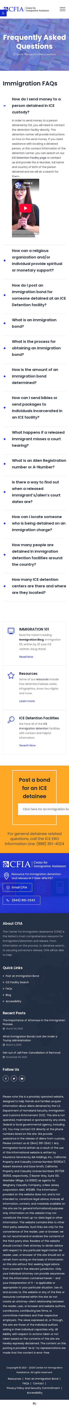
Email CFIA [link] (19, 887)
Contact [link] (38, 1383)
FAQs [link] (9, 988)
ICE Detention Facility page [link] (29, 158)
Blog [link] (8, 995)
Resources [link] (14, 1379)
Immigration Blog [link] (31, 640)
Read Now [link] (26, 657)
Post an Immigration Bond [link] (22, 976)
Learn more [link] (27, 701)
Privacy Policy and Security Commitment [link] (33, 1388)
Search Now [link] (27, 745)
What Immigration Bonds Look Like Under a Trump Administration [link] (30, 1038)
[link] (3, 13)
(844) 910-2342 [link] (23, 900)
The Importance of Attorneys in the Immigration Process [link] (34, 1022)
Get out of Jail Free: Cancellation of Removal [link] (31, 1053)
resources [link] (42, 679)
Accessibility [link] (13, 1001)
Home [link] (19, 54)
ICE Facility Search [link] (17, 982)
